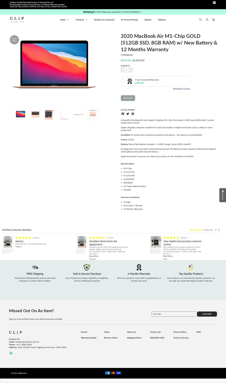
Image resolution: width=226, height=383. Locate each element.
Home (63, 19)
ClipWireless (126, 55)
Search (84, 332)
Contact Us (155, 332)
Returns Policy (110, 337)
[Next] (107, 69)
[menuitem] (65, 20)
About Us (131, 332)
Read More (94, 256)
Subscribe (207, 314)
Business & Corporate (104, 19)
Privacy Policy (179, 332)
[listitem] (28, 245)
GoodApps (186, 89)
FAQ (198, 332)
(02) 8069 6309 (157, 337)
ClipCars (162, 19)
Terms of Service (181, 337)
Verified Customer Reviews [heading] (16, 230)
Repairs (148, 19)
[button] (216, 230)
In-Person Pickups (129, 19)
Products (80, 19)
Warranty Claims (88, 337)
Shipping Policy (134, 337)
